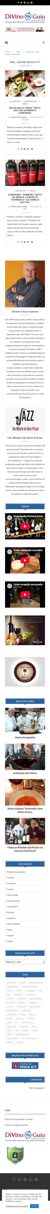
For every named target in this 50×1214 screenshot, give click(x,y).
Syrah (34, 1026)
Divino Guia (22, 999)
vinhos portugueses (29, 1038)
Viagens (10, 935)
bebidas (23, 983)
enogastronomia (36, 999)
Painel (9, 929)
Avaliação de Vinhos (25, 773)
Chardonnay (30, 991)
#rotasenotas (11, 983)
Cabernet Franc (12, 987)
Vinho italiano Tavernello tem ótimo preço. (25, 810)
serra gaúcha (11, 1026)
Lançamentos (20, 191)
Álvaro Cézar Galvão (19, 117)
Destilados (11, 883)
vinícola (10, 1042)
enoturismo (11, 1003)
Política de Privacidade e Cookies (19, 1119)
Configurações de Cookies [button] (17, 1206)
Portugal (31, 1018)
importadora (26, 1010)
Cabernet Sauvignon (29, 987)
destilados (30, 995)
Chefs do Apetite (25, 737)
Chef (40, 991)
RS (16, 1022)
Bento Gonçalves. (35, 983)
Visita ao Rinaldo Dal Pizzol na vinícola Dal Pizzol (25, 849)
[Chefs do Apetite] (25, 709)
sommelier (24, 1026)
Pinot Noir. (20, 1018)
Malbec (23, 1014)
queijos (9, 1022)
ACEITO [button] (34, 1206)
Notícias (10, 912)
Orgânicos (11, 918)
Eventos (10, 889)
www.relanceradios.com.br (17, 479)
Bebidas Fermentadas (16, 872)
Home (7, 52)
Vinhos (25, 104)
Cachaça (9, 991)
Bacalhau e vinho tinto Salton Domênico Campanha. (25, 110)
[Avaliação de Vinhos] (25, 745)
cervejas (19, 991)
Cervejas (10, 877)
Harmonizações (30, 101)
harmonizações (12, 1010)
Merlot (32, 1014)
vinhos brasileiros (21, 1034)
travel (9, 1030)
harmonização (35, 1007)
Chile (8, 995)
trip (16, 1030)
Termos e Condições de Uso (16, 1125)
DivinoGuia (10, 999)
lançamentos (11, 1014)
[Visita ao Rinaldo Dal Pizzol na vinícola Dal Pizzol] (25, 819)
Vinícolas (20, 1042)
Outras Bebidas (13, 924)
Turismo (25, 1030)
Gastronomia (14, 101)
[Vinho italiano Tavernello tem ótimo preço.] (25, 780)
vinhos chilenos (12, 1038)
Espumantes (33, 1003)
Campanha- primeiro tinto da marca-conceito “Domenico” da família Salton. (25, 198)
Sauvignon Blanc (27, 1022)
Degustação (18, 995)
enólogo (22, 1003)
